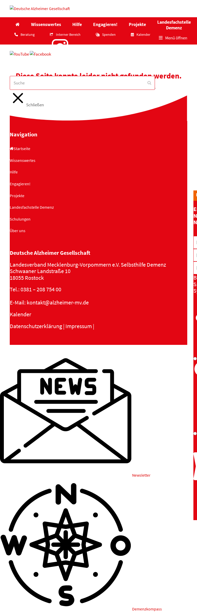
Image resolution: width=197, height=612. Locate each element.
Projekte (17, 195)
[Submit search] (149, 82)
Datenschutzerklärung (36, 326)
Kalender (20, 314)
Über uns (17, 230)
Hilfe (14, 171)
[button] (173, 38)
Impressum (78, 326)
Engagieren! (20, 183)
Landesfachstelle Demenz (32, 207)
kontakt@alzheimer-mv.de (58, 302)
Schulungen (20, 219)
